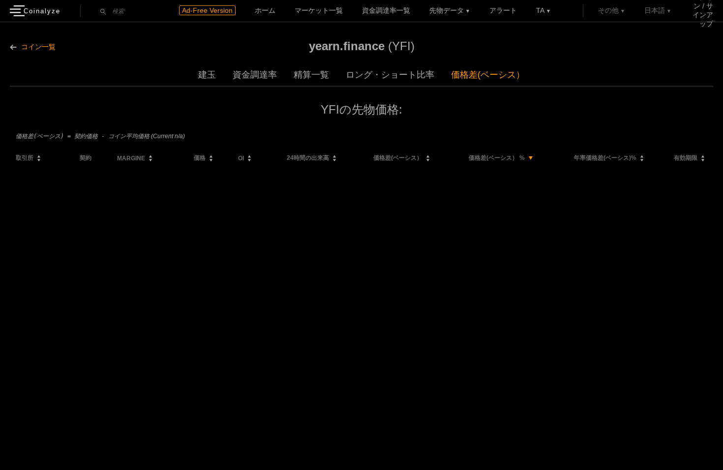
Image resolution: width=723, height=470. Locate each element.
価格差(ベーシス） (488, 75)
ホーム (265, 10)
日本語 (654, 10)
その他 (608, 10)
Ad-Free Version (207, 10)
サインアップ (703, 15)
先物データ (446, 10)
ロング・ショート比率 (390, 75)
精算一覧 (311, 75)
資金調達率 (255, 75)
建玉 (207, 75)
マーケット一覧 (319, 10)
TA (540, 10)
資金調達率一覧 (386, 10)
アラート (503, 10)
